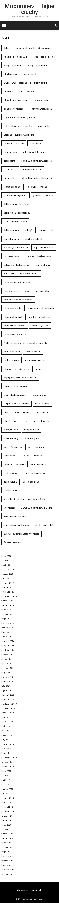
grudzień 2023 (7, 695)
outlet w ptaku (42, 403)
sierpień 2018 (7, 838)
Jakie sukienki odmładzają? (17, 212)
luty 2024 (5, 686)
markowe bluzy (42, 290)
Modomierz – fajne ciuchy (29, 9)
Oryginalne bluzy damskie (16, 403)
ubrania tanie (10, 490)
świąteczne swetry (13, 542)
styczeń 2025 (7, 637)
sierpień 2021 (7, 820)
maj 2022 (5, 780)
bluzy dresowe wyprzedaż (16, 100)
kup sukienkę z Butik (44, 247)
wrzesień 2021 (7, 816)
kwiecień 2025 (7, 623)
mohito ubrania (11, 360)
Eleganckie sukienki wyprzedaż (19, 134)
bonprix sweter (42, 100)
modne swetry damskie (15, 334)
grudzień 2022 (7, 749)
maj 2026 (5, 565)
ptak (6, 412)
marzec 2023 (7, 735)
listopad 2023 (7, 699)
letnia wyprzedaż (12, 256)
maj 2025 (5, 619)
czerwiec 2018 (7, 847)
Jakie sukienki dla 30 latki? (17, 204)
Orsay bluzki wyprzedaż (15, 394)
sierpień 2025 (7, 605)
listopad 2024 (7, 646)
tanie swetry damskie (35, 473)
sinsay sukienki (11, 429)
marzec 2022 (7, 789)
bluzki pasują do (27, 91)
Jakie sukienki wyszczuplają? (18, 230)
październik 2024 (9, 650)
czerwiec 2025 (8, 614)
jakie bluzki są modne (36, 186)
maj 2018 (5, 852)
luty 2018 (5, 865)
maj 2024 (5, 672)
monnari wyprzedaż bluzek (17, 368)
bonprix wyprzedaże (13, 108)
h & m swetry (10, 169)
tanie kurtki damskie (14, 464)
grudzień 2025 (7, 587)
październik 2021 (8, 811)
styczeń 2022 (7, 798)
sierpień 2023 (7, 713)
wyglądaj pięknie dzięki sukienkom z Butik (24, 499)
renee (24, 420)
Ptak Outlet (43, 412)
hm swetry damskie (31, 169)
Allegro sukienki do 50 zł (15, 56)
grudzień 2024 (7, 641)
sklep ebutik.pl (31, 429)
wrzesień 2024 (8, 655)
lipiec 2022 (6, 771)
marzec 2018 (7, 861)
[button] (55, 25)
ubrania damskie (31, 481)
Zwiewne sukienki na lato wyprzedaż (21, 533)
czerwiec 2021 (7, 829)
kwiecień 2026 (7, 569)
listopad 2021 (7, 807)
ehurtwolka (44, 126)
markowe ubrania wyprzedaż (41, 308)
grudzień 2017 (7, 870)
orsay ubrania (39, 394)
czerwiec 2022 (8, 775)
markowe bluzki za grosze (16, 290)
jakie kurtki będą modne (15, 195)
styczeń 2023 (7, 744)
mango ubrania (43, 264)
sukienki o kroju (11, 438)
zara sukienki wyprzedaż (15, 516)
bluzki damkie (10, 74)
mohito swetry (33, 351)
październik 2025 (9, 596)
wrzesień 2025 (8, 601)
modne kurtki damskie (15, 325)
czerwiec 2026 (8, 560)
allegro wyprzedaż (13, 65)
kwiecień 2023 (7, 731)
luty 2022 (5, 793)
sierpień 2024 (7, 659)
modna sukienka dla (13, 316)
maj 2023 (5, 726)
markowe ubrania (12, 308)
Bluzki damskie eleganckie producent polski (25, 82)
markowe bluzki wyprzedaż (17, 282)
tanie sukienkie (11, 473)
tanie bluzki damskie (31, 455)
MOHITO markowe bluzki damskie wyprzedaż (26, 342)
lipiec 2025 (6, 610)
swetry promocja (36, 447)
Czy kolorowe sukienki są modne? (20, 117)
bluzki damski (30, 74)
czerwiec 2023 (8, 722)
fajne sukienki (10, 152)
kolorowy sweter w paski (16, 247)
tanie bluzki (9, 455)
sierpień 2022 (7, 767)
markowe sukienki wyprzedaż (18, 299)
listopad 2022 (7, 753)
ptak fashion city (22, 412)
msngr (39, 368)
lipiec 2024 (6, 663)
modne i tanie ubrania (40, 316)
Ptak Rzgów (10, 420)
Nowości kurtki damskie (15, 386)
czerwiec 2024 (8, 668)
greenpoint (9, 160)
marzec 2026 (7, 574)
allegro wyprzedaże (37, 65)
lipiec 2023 (6, 717)
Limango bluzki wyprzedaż (39, 256)
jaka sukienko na (12, 186)
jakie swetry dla (45, 230)
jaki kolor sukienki (34, 238)
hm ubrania (9, 178)
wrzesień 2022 (8, 762)
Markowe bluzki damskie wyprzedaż (21, 273)
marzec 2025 (7, 628)
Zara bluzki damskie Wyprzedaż (36, 507)
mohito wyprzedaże (35, 360)
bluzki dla (8, 91)
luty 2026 (5, 578)
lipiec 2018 (6, 843)
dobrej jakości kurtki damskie (18, 126)
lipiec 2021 (6, 825)
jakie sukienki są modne (15, 221)
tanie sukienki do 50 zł (40, 464)
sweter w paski (32, 438)
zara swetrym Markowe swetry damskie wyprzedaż (28, 525)
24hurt (7, 48)
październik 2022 (9, 758)
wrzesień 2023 (8, 708)
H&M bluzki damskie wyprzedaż (36, 160)
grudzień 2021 (7, 802)
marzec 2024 (7, 681)
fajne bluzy (35, 143)
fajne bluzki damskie (14, 143)
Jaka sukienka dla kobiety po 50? (37, 178)
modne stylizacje (40, 325)
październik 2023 (9, 704)
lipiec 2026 (6, 556)
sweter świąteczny (13, 447)
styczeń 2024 (7, 690)
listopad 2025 (7, 592)
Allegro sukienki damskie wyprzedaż (34, 48)
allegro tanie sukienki (44, 56)
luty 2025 (5, 632)
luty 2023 (5, 740)
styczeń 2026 (7, 583)
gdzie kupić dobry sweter (35, 152)
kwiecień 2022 (7, 784)
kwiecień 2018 (7, 856)
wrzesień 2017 (7, 874)
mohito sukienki (12, 351)
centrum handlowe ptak (41, 108)
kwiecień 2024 (7, 677)
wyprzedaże (9, 507)
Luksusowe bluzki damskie (17, 264)
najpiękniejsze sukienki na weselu (20, 377)
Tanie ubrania (10, 481)
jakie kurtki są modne (43, 195)
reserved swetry (41, 420)
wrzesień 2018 (7, 834)
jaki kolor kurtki (11, 238)
